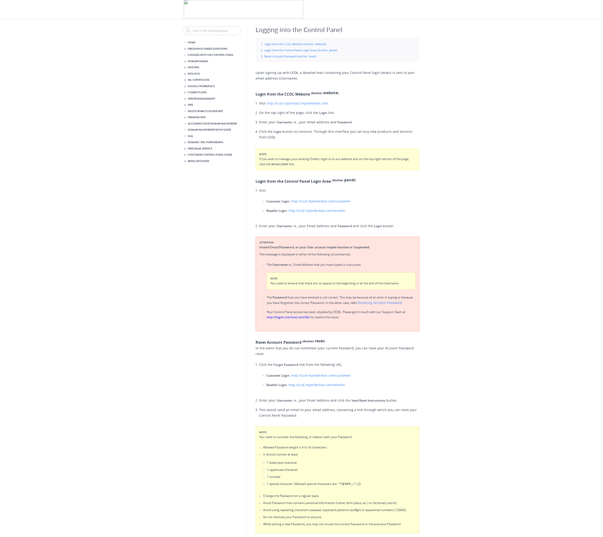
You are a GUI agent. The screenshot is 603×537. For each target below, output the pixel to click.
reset (319, 340)
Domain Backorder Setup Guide (209, 130)
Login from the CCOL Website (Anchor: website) (295, 44)
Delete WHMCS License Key (205, 111)
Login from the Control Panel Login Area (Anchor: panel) (300, 50)
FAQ (190, 136)
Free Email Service (200, 148)
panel (349, 179)
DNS (190, 105)
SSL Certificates (198, 80)
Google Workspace (201, 86)
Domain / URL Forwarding (205, 142)
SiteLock (194, 74)
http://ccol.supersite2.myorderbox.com (297, 103)
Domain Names (198, 61)
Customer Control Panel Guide (210, 155)
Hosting (193, 67)
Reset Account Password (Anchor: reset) (290, 56)
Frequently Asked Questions (207, 49)
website (330, 92)
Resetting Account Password (380, 302)
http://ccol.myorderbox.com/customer (321, 201)
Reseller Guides (198, 161)
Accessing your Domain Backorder (212, 123)
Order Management (201, 99)
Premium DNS (197, 117)
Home (192, 42)
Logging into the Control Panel (211, 55)
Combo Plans (197, 92)
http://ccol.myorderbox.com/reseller (317, 210)
